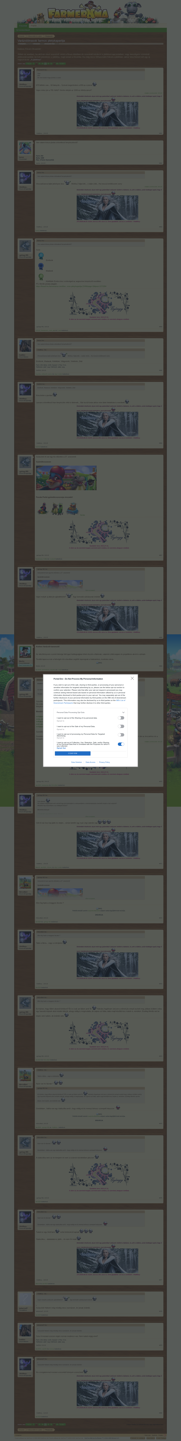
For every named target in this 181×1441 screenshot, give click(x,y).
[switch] (121, 718)
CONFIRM (72, 753)
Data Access (90, 762)
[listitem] (90, 712)
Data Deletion (76, 762)
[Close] (133, 679)
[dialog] (90, 720)
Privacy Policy (104, 762)
